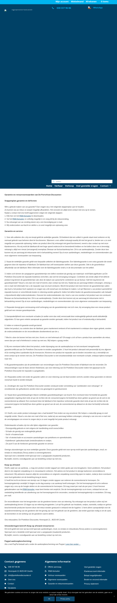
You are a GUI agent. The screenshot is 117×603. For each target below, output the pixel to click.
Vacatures (12, 588)
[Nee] (114, 596)
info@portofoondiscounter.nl (19, 575)
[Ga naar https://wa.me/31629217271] (100, 91)
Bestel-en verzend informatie (96, 580)
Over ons (11, 580)
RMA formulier (54, 571)
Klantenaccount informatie (94, 571)
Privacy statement (91, 584)
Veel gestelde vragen (92, 567)
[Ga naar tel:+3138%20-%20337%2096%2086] (68, 8)
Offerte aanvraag (54, 567)
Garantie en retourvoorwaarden (60, 584)
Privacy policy (65, 599)
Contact (11, 584)
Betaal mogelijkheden (93, 575)
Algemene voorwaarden (57, 580)
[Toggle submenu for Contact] (110, 186)
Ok (49, 599)
